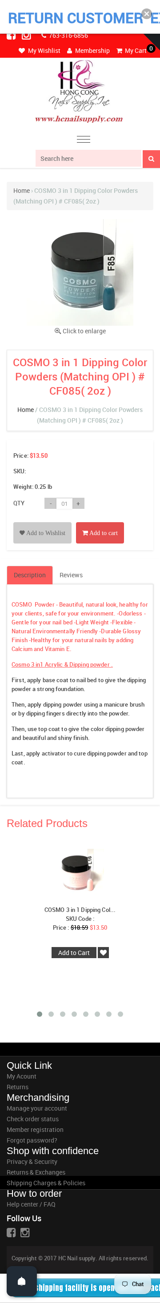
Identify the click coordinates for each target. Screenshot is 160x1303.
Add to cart (103, 533)
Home (21, 190)
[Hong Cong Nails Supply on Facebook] (12, 35)
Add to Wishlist (45, 533)
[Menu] (83, 141)
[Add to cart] (100, 523)
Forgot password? (32, 1140)
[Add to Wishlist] (42, 523)
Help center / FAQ (31, 1204)
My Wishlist (43, 50)
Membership (92, 50)
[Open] (22, 1281)
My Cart (135, 50)
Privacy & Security (32, 1161)
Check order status (33, 1119)
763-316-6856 (68, 35)
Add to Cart (74, 952)
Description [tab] (30, 575)
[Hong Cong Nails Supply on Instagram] (27, 35)
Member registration (35, 1129)
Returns (17, 1087)
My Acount (21, 1076)
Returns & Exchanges (36, 1172)
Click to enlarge (84, 331)
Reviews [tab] (71, 575)
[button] (146, 13)
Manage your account (37, 1108)
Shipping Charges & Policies (46, 1183)
